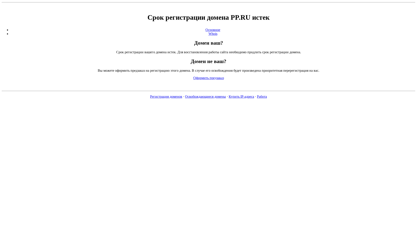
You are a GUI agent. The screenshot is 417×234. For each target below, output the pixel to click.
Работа (262, 96)
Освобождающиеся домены (205, 96)
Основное (212, 30)
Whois (212, 34)
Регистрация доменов (166, 96)
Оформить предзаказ (208, 78)
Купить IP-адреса (241, 96)
